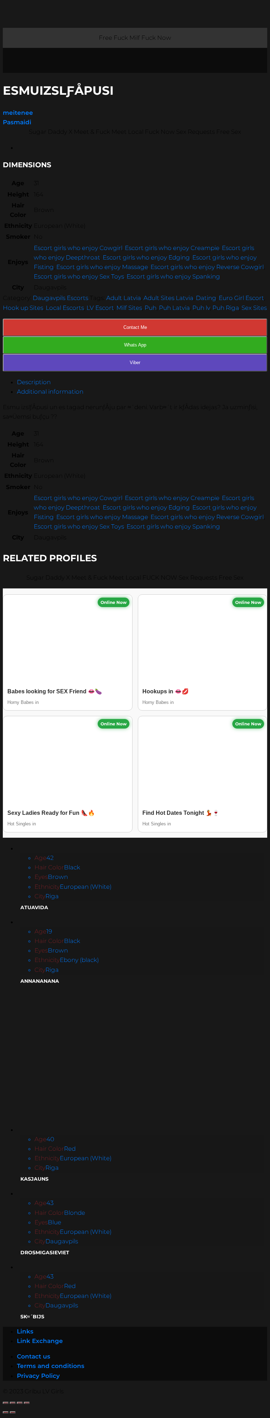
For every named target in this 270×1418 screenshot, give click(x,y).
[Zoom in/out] (27, 1403)
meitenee (18, 112)
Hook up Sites (23, 307)
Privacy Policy (38, 1375)
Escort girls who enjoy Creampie (172, 247)
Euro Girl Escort (241, 297)
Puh (150, 307)
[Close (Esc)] (5, 1403)
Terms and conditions (50, 1365)
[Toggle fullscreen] (19, 1403)
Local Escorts (65, 307)
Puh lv (201, 307)
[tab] (142, 382)
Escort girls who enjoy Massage (102, 266)
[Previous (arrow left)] (5, 1412)
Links (25, 1331)
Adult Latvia (123, 297)
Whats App (135, 345)
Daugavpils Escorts (60, 297)
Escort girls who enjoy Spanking (173, 276)
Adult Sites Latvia (168, 297)
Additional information (50, 391)
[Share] (12, 1403)
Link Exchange (40, 1340)
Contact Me (135, 327)
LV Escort (100, 307)
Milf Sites (129, 307)
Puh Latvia (174, 307)
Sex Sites (254, 307)
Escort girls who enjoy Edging (146, 257)
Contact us (33, 1356)
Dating (206, 297)
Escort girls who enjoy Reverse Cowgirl (207, 266)
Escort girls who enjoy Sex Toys (79, 276)
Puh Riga (225, 307)
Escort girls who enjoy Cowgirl (78, 247)
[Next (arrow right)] (12, 1412)
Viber (135, 362)
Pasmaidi (17, 122)
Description (34, 382)
